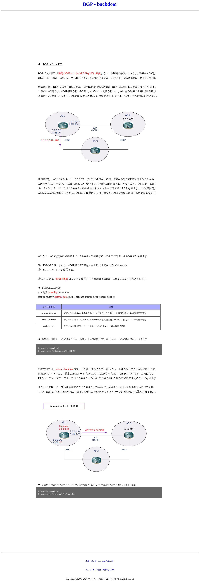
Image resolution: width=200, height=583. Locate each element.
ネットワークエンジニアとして (100, 570)
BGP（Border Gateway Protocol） (100, 561)
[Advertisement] (100, 34)
